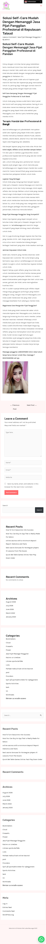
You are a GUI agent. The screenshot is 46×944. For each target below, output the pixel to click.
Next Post (32, 405)
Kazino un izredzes (13, 657)
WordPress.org (8, 915)
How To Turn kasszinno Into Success (19, 530)
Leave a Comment (9, 37)
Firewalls (9, 646)
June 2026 (10, 609)
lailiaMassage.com (19, 225)
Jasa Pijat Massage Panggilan (29, 37)
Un (7, 691)
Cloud (8, 643)
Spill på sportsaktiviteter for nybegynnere (22, 680)
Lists (8, 665)
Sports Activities (12, 684)
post (7, 672)
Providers (9, 676)
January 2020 (11, 617)
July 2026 (9, 606)
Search (5, 505)
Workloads (10, 695)
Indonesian (31, 1)
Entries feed (7, 907)
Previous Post (14, 405)
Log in (5, 904)
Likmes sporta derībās (14, 661)
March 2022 (10, 613)
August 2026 (11, 602)
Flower (8, 650)
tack (7, 687)
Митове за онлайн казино (16, 698)
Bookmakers (11, 639)
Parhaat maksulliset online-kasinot (19, 669)
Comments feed (9, 911)
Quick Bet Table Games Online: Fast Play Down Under (22, 759)
